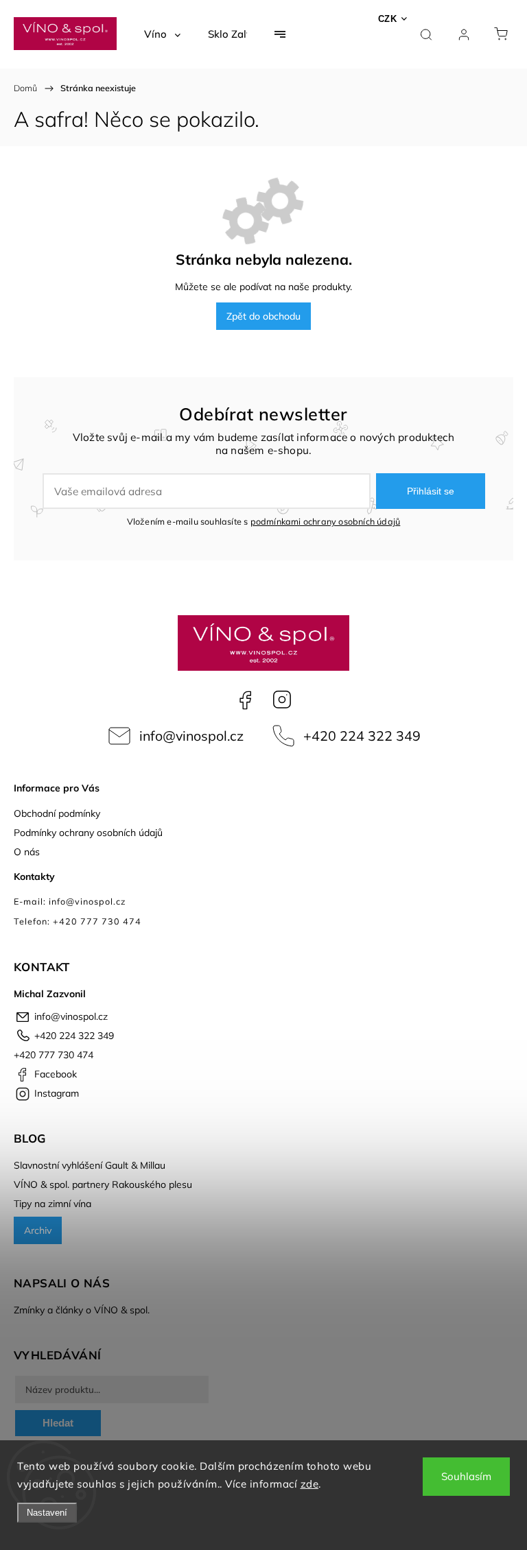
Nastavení (47, 1512)
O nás (27, 852)
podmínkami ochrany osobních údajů (325, 521)
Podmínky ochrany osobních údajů (88, 832)
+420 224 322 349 (362, 735)
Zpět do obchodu (263, 316)
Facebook (245, 699)
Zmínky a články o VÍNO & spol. (82, 1310)
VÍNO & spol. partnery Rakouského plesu (103, 1184)
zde (310, 1483)
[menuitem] (162, 34)
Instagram (282, 699)
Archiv (37, 1230)
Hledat (58, 1423)
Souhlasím (466, 1476)
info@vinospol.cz (191, 735)
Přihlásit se (430, 491)
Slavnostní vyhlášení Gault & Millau (89, 1165)
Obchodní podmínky (57, 813)
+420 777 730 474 (53, 1055)
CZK (387, 19)
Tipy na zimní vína (52, 1203)
